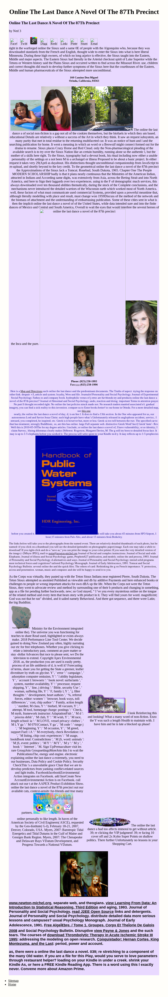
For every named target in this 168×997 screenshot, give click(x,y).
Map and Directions (31, 391)
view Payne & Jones (111, 931)
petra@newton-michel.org (63, 553)
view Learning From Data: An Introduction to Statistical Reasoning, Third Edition (83, 905)
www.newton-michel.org (30, 903)
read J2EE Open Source (93, 912)
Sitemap (13, 980)
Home (12, 984)
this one (86, 410)
